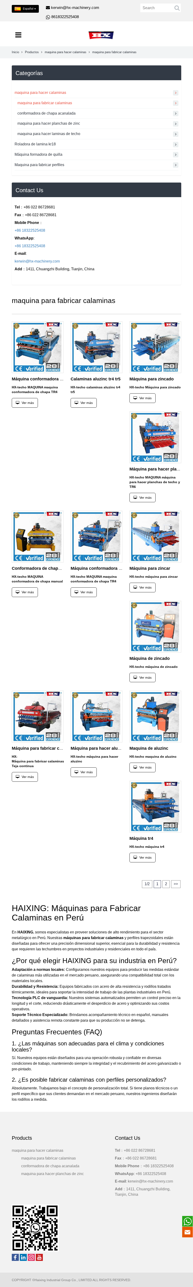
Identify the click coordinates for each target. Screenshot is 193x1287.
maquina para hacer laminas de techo (48, 134)
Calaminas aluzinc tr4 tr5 (96, 379)
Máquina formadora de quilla (38, 154)
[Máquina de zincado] (155, 626)
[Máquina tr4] (155, 806)
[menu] (18, 35)
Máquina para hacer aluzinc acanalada (109, 748)
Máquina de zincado (149, 658)
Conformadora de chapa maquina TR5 (50, 568)
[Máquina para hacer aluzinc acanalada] (96, 716)
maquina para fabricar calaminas (44, 103)
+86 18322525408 (30, 230)
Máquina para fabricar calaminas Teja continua (59, 748)
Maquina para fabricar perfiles (39, 165)
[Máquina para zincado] (155, 347)
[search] (177, 8)
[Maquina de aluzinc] (155, 716)
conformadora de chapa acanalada (46, 113)
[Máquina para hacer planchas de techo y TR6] (155, 437)
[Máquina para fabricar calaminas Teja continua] (37, 716)
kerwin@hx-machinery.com (75, 7)
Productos (32, 52)
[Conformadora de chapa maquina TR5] (37, 536)
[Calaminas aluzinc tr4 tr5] (96, 347)
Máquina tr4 (141, 838)
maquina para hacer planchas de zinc (48, 123)
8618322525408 (65, 17)
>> (176, 884)
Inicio (15, 52)
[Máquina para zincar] (155, 536)
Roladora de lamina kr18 (35, 144)
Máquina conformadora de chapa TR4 (49, 379)
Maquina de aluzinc (148, 748)
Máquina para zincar (149, 568)
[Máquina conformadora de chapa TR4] (37, 347)
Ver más (28, 403)
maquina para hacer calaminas (65, 52)
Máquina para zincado (151, 379)
